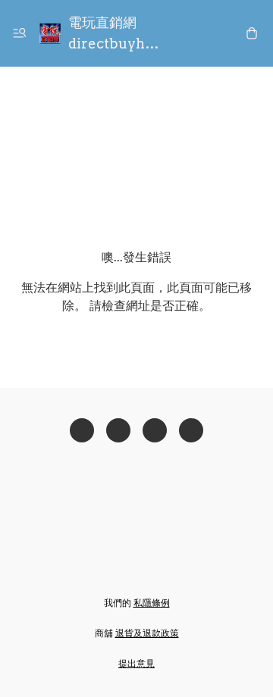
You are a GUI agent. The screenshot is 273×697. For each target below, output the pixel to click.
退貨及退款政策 (147, 633)
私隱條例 (151, 602)
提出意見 (136, 663)
